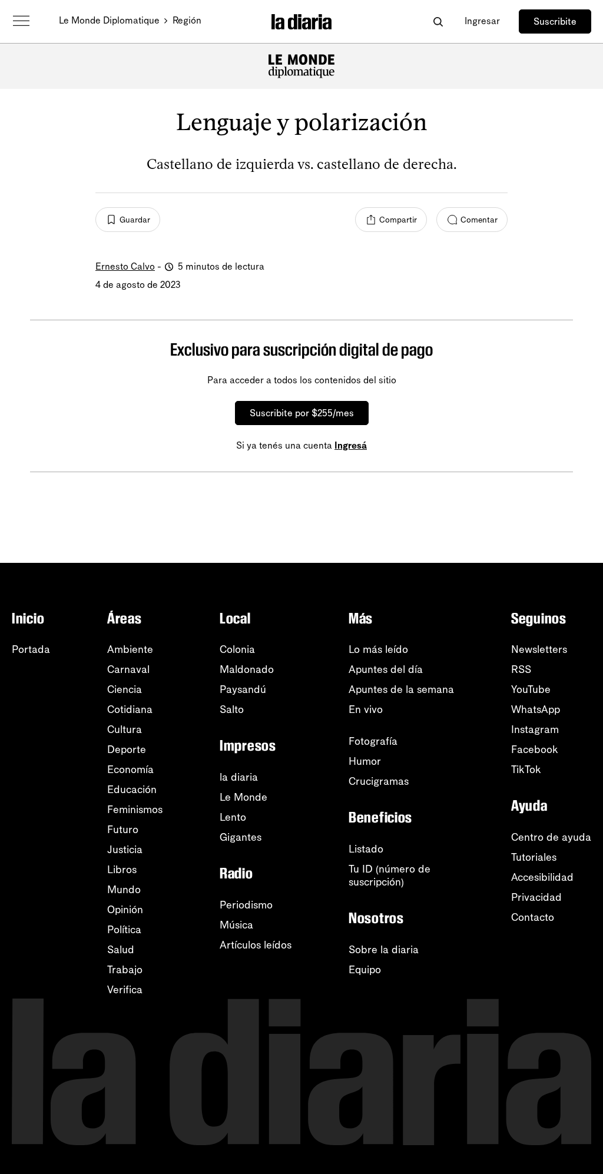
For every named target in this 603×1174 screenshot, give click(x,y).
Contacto (532, 917)
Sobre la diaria (384, 949)
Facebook (534, 749)
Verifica (125, 989)
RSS (521, 669)
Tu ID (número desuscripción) (389, 875)
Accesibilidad (542, 877)
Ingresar (482, 20)
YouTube (531, 689)
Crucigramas (379, 781)
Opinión (125, 909)
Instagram (535, 729)
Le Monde (243, 797)
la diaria (239, 777)
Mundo (124, 889)
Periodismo (246, 904)
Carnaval (128, 669)
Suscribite (555, 21)
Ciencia (124, 689)
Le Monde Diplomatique (109, 20)
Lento (233, 817)
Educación (132, 789)
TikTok (526, 769)
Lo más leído (378, 649)
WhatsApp (535, 709)
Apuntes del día (386, 669)
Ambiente (130, 649)
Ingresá (350, 445)
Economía (130, 769)
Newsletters (539, 649)
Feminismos (135, 809)
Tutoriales (533, 857)
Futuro (122, 829)
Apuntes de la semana (401, 689)
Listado (366, 849)
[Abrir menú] (21, 21)
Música (236, 924)
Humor (365, 761)
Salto (232, 709)
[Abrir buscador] (438, 21)
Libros (122, 869)
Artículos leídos (255, 944)
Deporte (126, 749)
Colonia (237, 649)
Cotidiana (130, 709)
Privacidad (536, 897)
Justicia (125, 849)
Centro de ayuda (551, 837)
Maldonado (247, 669)
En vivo (366, 709)
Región (187, 20)
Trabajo (125, 969)
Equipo (365, 969)
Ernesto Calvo (125, 266)
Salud (120, 949)
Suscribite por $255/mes (302, 413)
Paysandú (243, 689)
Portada (31, 649)
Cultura (124, 729)
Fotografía (373, 741)
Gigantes (240, 837)
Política (124, 929)
